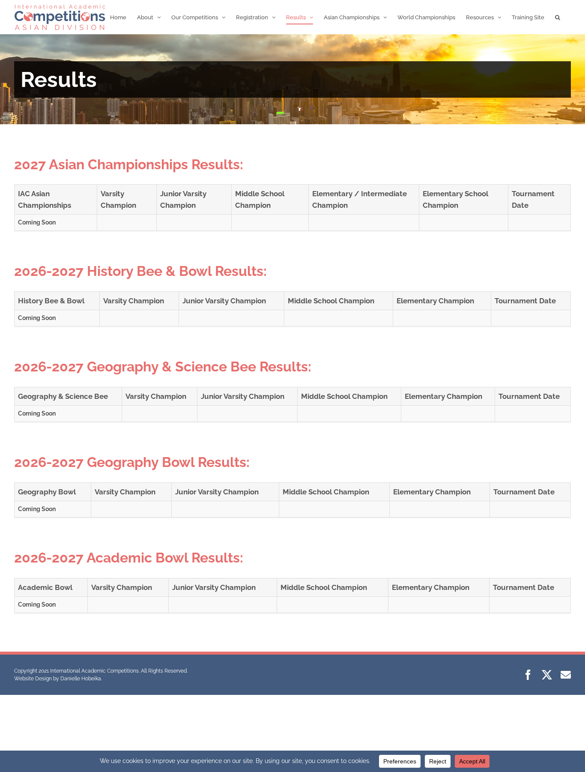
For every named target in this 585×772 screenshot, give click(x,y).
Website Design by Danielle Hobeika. (58, 679)
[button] (557, 17)
